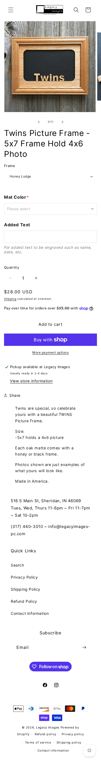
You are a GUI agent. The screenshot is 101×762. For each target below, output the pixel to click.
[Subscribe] (84, 647)
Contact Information (30, 613)
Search (17, 565)
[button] (11, 10)
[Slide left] (39, 122)
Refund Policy (24, 601)
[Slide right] (62, 122)
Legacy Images (48, 727)
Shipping (10, 298)
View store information (31, 381)
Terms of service (38, 742)
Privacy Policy (24, 577)
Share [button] (14, 395)
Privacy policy (73, 734)
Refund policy (45, 734)
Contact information (53, 750)
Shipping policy (69, 742)
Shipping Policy (25, 589)
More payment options (50, 352)
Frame (9, 166)
